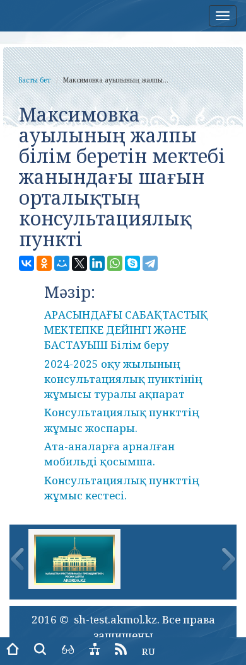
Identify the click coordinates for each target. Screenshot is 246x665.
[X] (79, 263)
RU (148, 651)
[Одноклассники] (44, 263)
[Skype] (132, 263)
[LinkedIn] (97, 263)
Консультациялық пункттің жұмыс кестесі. (121, 488)
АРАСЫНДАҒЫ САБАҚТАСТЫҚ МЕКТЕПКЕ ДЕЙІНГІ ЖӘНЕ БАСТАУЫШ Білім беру (126, 330)
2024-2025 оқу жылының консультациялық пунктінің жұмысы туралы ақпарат (123, 379)
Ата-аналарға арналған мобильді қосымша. (109, 454)
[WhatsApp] (114, 263)
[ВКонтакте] (26, 263)
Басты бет (34, 80)
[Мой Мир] (61, 263)
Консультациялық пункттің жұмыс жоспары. (121, 420)
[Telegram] (150, 263)
